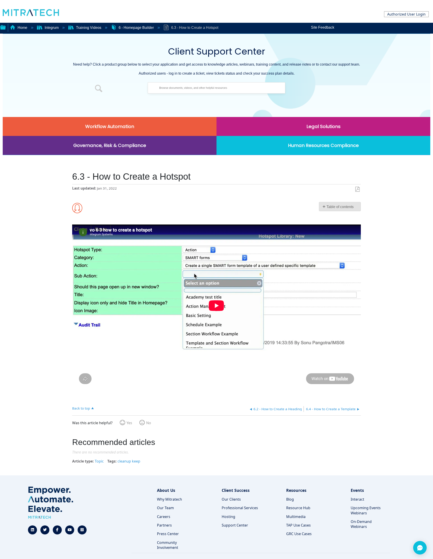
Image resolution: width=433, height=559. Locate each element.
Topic (99, 461)
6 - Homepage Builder (136, 28)
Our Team (165, 507)
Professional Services (240, 507)
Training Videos (88, 28)
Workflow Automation (109, 126)
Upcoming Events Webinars (366, 510)
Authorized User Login (406, 14)
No (148, 422)
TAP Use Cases (298, 525)
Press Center (168, 533)
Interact (357, 499)
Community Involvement (167, 545)
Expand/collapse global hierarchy (3, 27)
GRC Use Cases (299, 533)
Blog (290, 499)
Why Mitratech (169, 499)
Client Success (236, 490)
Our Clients (231, 499)
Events (357, 490)
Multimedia (296, 516)
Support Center (235, 525)
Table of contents (340, 207)
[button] (98, 89)
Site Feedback (322, 27)
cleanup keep (128, 461)
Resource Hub (298, 507)
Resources (296, 490)
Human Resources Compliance (323, 145)
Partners (164, 525)
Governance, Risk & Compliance (109, 145)
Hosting (228, 516)
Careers (163, 516)
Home (22, 28)
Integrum (52, 28)
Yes (129, 422)
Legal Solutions (323, 126)
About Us (166, 490)
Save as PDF (357, 189)
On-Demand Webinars (361, 524)
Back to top (81, 408)
